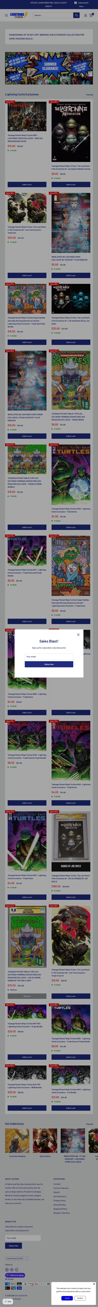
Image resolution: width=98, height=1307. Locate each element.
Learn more (86, 1291)
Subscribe (49, 664)
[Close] (78, 634)
